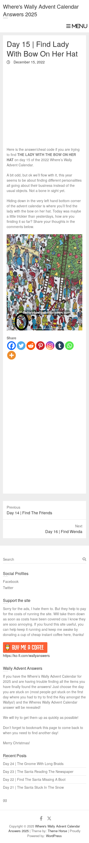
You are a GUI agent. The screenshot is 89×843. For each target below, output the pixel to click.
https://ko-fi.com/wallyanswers (26, 655)
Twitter (8, 587)
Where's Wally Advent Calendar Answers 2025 (41, 10)
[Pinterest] (40, 345)
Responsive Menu (76, 26)
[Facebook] (11, 345)
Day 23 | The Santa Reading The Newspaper (38, 771)
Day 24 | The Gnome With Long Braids (33, 763)
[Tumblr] (59, 345)
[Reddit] (30, 345)
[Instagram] (50, 345)
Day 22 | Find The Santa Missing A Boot (34, 779)
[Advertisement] (44, 105)
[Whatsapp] (69, 345)
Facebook (11, 581)
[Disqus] (44, 427)
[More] (11, 355)
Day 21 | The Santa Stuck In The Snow (33, 787)
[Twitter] (21, 345)
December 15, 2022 (29, 61)
